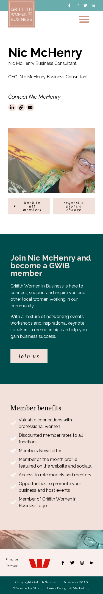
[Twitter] (85, 5)
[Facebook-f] (69, 5)
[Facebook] (63, 563)
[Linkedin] (91, 563)
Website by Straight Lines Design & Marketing (51, 588)
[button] (84, 19)
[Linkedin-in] (93, 5)
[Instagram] (77, 5)
